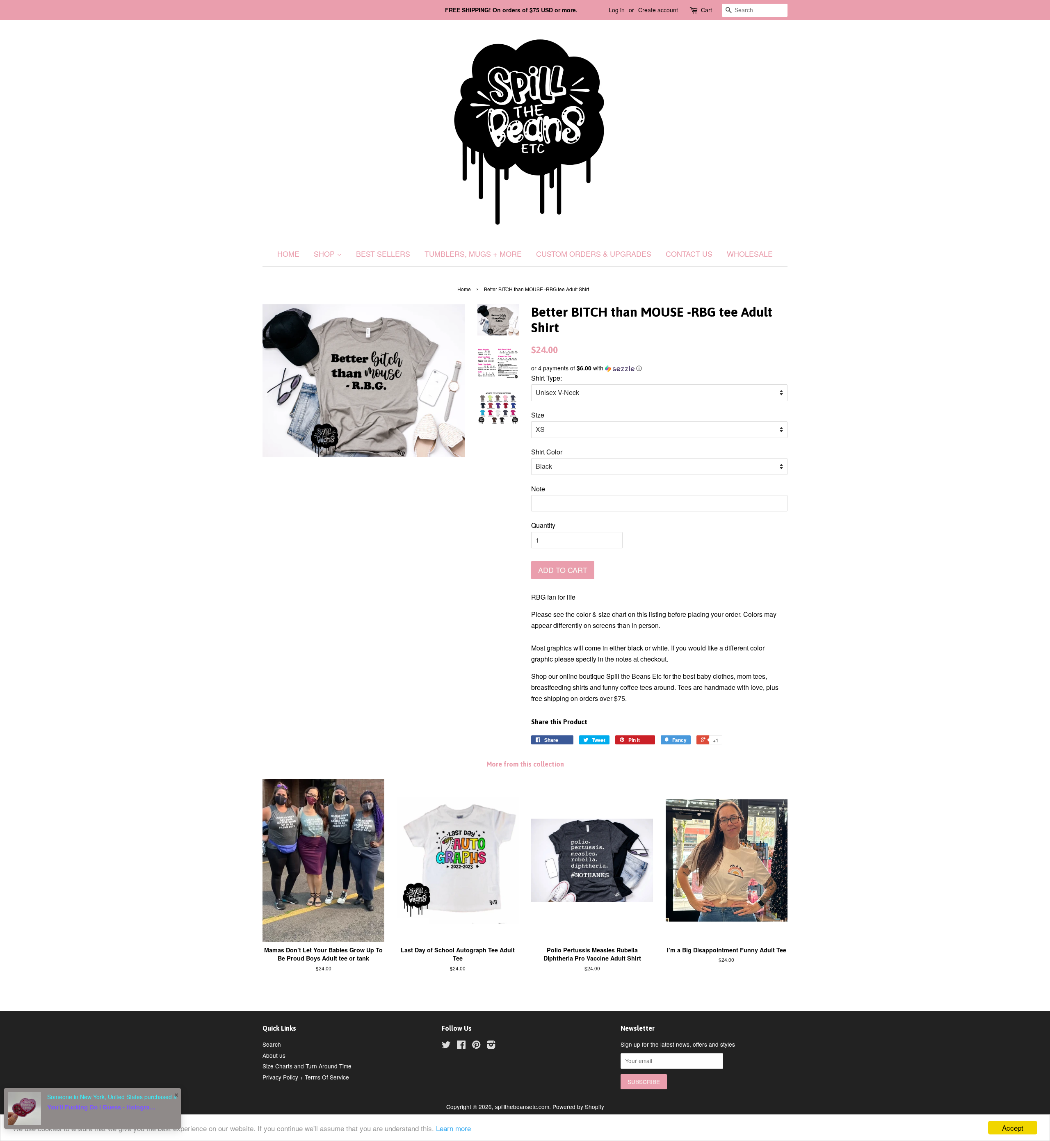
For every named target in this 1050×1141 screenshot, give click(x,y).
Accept (1012, 1128)
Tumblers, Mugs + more (473, 253)
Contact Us (689, 253)
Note (538, 488)
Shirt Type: (546, 378)
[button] (659, 368)
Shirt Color (546, 451)
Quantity (543, 525)
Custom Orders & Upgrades (593, 253)
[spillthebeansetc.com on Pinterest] (476, 1046)
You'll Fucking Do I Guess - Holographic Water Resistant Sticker (102, 1106)
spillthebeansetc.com (522, 1106)
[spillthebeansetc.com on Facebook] (461, 1046)
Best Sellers (383, 253)
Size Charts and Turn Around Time (307, 1066)
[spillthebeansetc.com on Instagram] (490, 1046)
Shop (325, 253)
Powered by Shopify (578, 1106)
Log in (617, 10)
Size (537, 415)
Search (271, 1044)
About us (273, 1055)
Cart (706, 10)
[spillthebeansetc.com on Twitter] (446, 1046)
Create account (658, 10)
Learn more (453, 1128)
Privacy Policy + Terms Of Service (305, 1077)
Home (288, 253)
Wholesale (750, 253)
